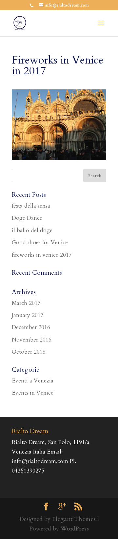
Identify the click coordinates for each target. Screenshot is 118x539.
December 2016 (31, 327)
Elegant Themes (74, 519)
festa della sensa (31, 206)
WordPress (75, 528)
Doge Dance (27, 218)
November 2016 (31, 340)
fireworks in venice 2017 (42, 255)
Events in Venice (32, 393)
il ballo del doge (32, 230)
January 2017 (28, 315)
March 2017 (26, 303)
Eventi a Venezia (32, 380)
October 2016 (29, 352)
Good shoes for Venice (40, 242)
